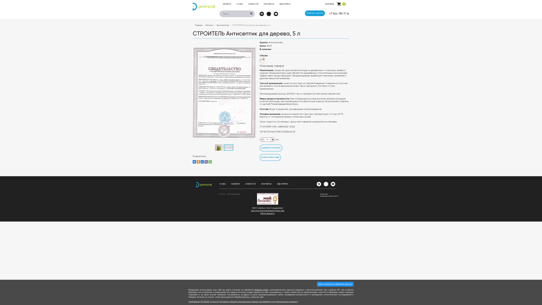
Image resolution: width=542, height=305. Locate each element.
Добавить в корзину (271, 148)
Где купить (284, 4)
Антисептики (223, 25)
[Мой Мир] (202, 162)
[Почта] (276, 14)
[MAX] (269, 14)
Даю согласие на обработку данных (335, 284)
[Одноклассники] (198, 162)
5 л (261, 60)
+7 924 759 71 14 (339, 13)
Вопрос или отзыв (270, 157)
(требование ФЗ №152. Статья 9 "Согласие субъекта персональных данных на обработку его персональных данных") (243, 301)
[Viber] (206, 162)
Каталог (227, 4)
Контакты (269, 4)
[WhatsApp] (210, 162)
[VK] (262, 14)
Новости (253, 4)
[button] (253, 44)
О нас (240, 4)
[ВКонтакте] (194, 162)
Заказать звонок (315, 13)
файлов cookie (261, 290)
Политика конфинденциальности (328, 195)
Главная (198, 25)
